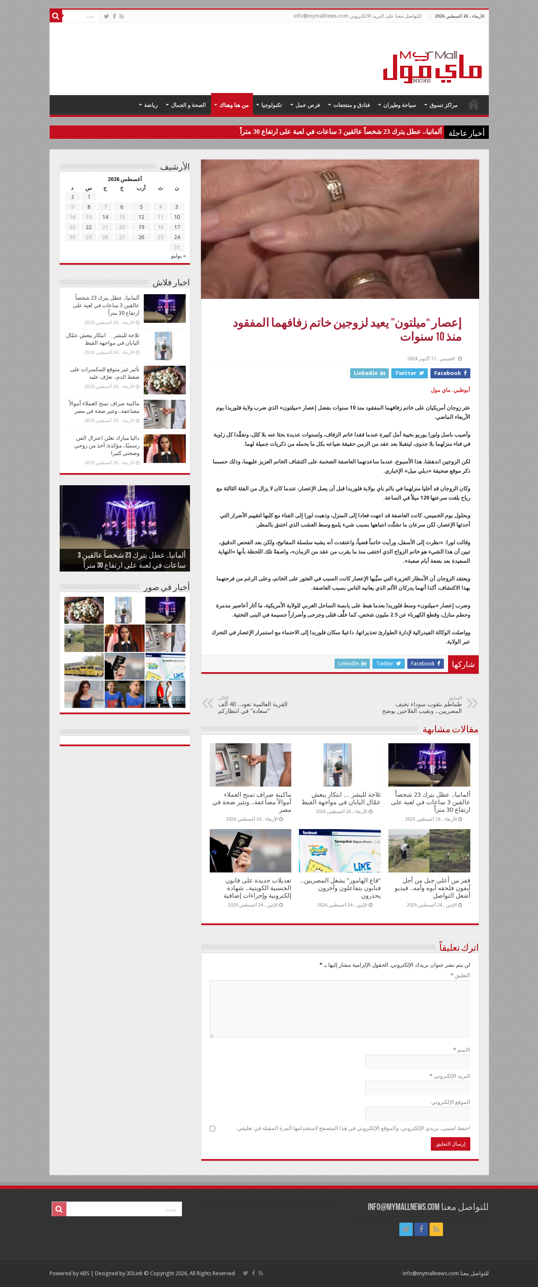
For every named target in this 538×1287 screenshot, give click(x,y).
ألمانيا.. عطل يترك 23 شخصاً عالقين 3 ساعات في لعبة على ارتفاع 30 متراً (341, 131)
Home (474, 104)
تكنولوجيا (271, 105)
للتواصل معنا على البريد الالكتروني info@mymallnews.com (358, 16)
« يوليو (178, 256)
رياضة (151, 105)
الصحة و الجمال (188, 105)
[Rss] (122, 16)
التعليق (460, 975)
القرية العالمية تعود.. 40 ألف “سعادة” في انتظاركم (252, 704)
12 (141, 217)
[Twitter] (106, 16)
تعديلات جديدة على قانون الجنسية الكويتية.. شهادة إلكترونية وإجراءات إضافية (257, 888)
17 (177, 227)
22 (89, 227)
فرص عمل (307, 105)
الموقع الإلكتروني (450, 1102)
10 (177, 217)
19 (141, 227)
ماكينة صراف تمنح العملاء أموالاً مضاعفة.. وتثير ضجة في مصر (251, 802)
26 (141, 237)
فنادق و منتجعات (351, 105)
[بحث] (56, 16)
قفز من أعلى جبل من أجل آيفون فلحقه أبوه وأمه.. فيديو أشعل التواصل (432, 888)
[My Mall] (433, 57)
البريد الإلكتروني (450, 1076)
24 (177, 237)
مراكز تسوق (444, 105)
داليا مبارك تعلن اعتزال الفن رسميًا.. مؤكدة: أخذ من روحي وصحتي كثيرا (107, 445)
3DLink (134, 1273)
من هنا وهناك (234, 105)
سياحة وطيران (399, 105)
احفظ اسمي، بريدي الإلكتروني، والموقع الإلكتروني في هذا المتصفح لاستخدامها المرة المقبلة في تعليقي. (353, 1128)
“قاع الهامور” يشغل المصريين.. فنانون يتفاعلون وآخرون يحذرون (341, 888)
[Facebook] (114, 16)
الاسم (461, 1050)
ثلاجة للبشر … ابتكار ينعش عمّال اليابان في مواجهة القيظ (341, 798)
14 (105, 217)
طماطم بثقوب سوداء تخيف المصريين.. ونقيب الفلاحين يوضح (422, 704)
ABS (85, 1273)
